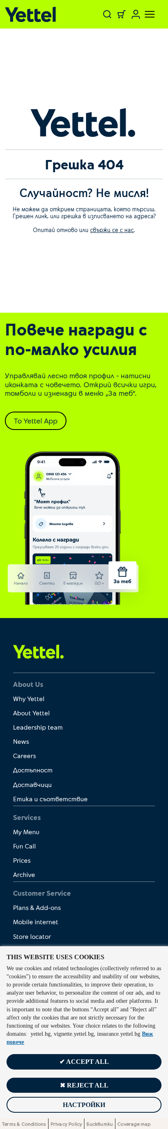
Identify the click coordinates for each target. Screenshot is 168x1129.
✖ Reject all (84, 1085)
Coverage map (133, 1124)
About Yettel (31, 713)
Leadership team (38, 727)
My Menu (26, 831)
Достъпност (33, 770)
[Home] (33, 14)
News (21, 741)
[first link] (38, 651)
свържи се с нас (112, 229)
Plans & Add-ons (37, 907)
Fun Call (24, 846)
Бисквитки (99, 1124)
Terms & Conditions (24, 1124)
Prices (22, 860)
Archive (24, 874)
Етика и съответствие (50, 798)
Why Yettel (28, 698)
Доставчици (32, 784)
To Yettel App (35, 420)
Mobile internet (35, 921)
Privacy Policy (66, 1124)
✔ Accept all (84, 1061)
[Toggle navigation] (145, 14)
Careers (24, 755)
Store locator (32, 936)
